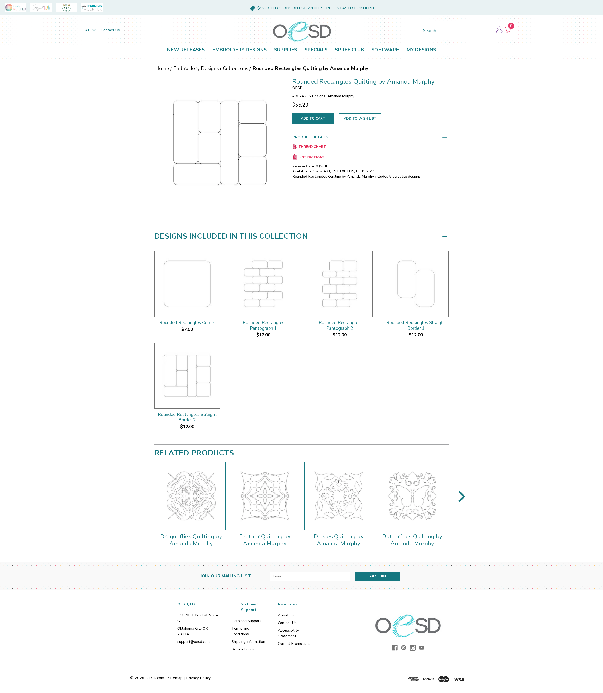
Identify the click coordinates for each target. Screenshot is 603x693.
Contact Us (110, 30)
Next (462, 496)
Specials (316, 50)
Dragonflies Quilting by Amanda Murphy (191, 540)
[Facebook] (395, 648)
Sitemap (175, 678)
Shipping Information (248, 641)
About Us (286, 615)
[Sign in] (499, 30)
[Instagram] (413, 648)
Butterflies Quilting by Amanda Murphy (412, 540)
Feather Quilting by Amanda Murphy (264, 540)
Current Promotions (294, 643)
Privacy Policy (198, 678)
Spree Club (349, 50)
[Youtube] (421, 648)
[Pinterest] (404, 648)
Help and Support (246, 621)
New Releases (186, 50)
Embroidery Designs (239, 50)
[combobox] (458, 29)
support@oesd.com (193, 641)
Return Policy (243, 649)
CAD (87, 30)
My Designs (421, 50)
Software (385, 50)
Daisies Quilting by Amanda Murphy (338, 540)
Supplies (285, 50)
